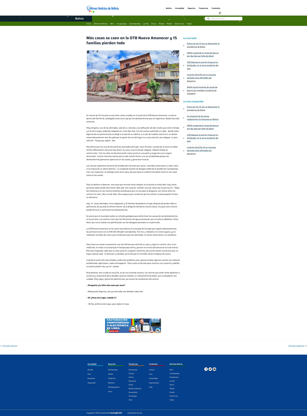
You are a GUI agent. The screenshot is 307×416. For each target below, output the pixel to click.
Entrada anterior (8, 346)
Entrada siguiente (298, 346)
